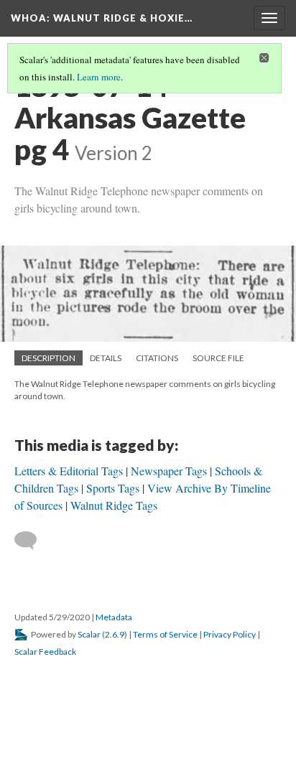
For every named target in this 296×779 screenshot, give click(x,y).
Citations (157, 358)
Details (105, 358)
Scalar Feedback (45, 651)
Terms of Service (165, 634)
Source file (218, 358)
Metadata (114, 617)
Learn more (99, 76)
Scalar (89, 634)
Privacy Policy (229, 634)
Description (48, 358)
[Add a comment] (32, 540)
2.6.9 (114, 634)
